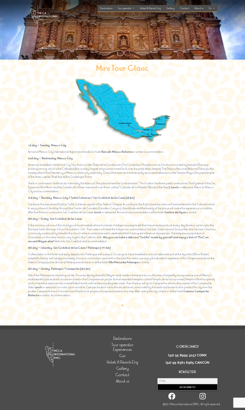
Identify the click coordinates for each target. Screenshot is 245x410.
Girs (122, 356)
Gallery (170, 8)
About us (199, 8)
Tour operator (125, 8)
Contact (184, 8)
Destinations (106, 8)
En (210, 8)
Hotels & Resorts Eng (150, 8)
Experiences (122, 349)
